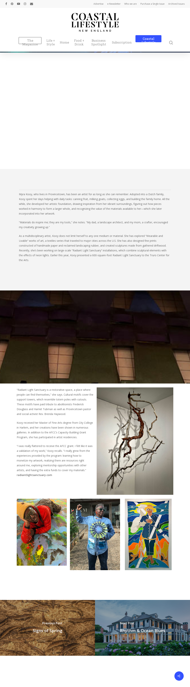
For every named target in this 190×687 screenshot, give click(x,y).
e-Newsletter (114, 3)
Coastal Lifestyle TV (148, 42)
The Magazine (30, 42)
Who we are (130, 3)
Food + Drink (79, 42)
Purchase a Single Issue (152, 3)
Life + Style (50, 42)
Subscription (122, 42)
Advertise (99, 3)
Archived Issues (176, 3)
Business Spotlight (98, 42)
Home (64, 42)
